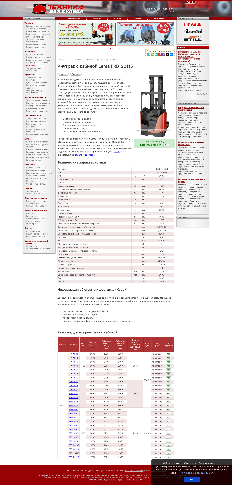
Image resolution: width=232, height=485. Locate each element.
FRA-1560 (73, 366)
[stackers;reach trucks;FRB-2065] (168, 413)
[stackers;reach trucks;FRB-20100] (168, 441)
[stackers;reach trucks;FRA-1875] (168, 405)
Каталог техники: (32, 18)
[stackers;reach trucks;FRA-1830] (168, 381)
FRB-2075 (73, 421)
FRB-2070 (73, 417)
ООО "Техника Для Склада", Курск (107, 479)
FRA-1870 (73, 401)
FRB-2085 (73, 429)
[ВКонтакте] (171, 54)
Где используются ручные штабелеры (191, 143)
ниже (116, 151)
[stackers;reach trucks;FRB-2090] (168, 433)
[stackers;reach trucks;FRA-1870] (168, 401)
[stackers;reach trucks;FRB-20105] (168, 445)
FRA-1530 (73, 354)
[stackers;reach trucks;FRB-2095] (168, 437)
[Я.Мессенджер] (156, 54)
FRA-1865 (73, 397)
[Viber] (163, 54)
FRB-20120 (74, 457)
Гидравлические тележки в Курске (191, 180)
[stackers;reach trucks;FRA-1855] (168, 389)
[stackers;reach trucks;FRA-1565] (168, 369)
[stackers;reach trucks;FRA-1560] (168, 366)
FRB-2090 (73, 433)
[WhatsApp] (152, 54)
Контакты (159, 18)
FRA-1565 (73, 370)
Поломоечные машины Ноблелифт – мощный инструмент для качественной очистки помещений (189, 56)
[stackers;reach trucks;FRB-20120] (168, 457)
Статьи (117, 18)
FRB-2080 (73, 425)
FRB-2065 (73, 413)
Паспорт (76, 74)
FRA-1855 (73, 390)
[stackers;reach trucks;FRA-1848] (168, 385)
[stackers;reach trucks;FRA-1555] (168, 362)
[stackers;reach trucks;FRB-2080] (168, 425)
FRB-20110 (74, 449)
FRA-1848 (73, 385)
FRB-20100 (74, 441)
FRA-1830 (73, 381)
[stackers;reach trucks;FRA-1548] (168, 358)
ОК (191, 479)
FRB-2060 (73, 409)
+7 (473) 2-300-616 (134, 470)
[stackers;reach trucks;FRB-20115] (166, 145)
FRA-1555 (73, 362)
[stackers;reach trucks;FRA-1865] (168, 397)
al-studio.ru (132, 479)
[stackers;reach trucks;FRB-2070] (168, 417)
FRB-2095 (73, 437)
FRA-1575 (73, 378)
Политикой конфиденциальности (196, 472)
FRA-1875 (73, 405)
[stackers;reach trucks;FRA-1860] (168, 393)
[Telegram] (148, 54)
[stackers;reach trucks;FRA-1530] (168, 354)
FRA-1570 (73, 374)
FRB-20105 (74, 445)
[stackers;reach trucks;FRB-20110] (168, 449)
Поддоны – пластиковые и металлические (191, 108)
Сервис (137, 18)
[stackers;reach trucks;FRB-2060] (168, 409)
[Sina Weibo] (160, 54)
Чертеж (63, 74)
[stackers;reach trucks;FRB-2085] (168, 429)
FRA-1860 (73, 393)
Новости (97, 18)
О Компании (74, 18)
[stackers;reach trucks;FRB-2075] (168, 421)
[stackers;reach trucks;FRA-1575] (168, 377)
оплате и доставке (85, 154)
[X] (167, 54)
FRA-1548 (73, 358)
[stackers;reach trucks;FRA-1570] (168, 373)
